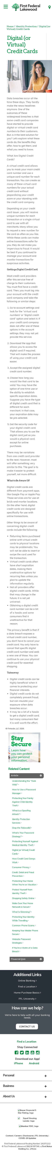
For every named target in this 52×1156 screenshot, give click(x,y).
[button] (47, 1076)
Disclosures (28, 1135)
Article (14, 775)
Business (8, 1086)
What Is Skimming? (21, 911)
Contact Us (27, 1026)
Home (10, 26)
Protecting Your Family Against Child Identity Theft (22, 802)
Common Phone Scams (23, 925)
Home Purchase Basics (26, 992)
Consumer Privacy (20, 867)
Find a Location (26, 986)
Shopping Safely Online (23, 898)
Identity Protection (26, 26)
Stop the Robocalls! (21, 827)
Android (34, 1063)
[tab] (27, 775)
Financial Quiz (18, 959)
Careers (18, 1135)
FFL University (27, 998)
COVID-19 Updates (27, 1138)
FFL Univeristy (41, 1135)
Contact (9, 1135)
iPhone (18, 1063)
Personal (8, 1075)
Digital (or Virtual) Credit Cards (28, 27)
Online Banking (26, 980)
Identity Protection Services (21, 821)
